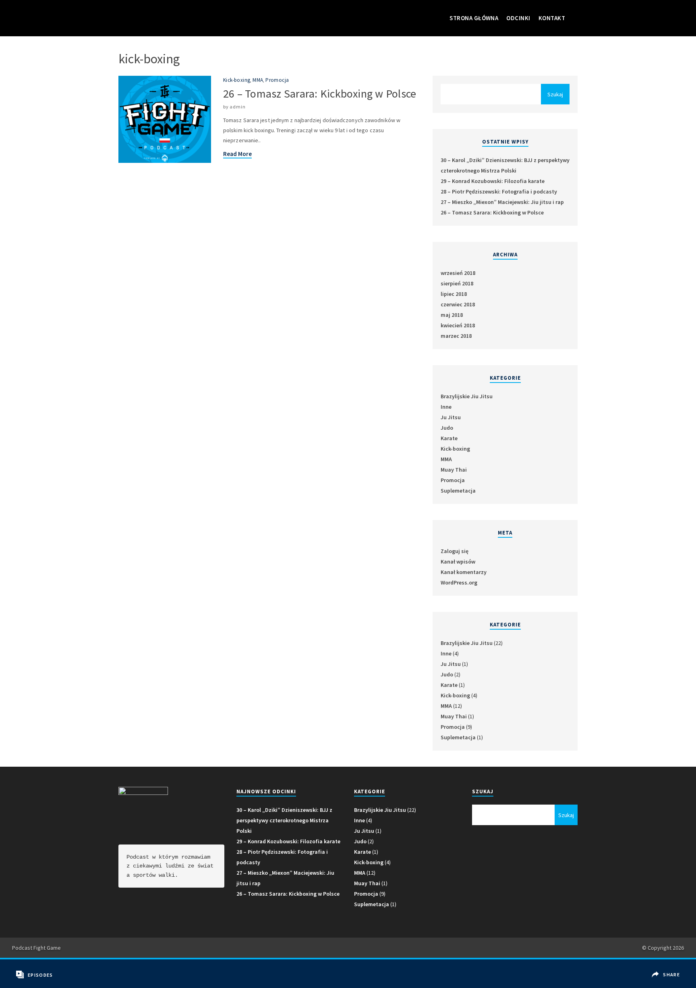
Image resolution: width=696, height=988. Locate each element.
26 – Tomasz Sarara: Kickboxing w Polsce (319, 93)
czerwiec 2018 (458, 304)
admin (237, 107)
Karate (449, 438)
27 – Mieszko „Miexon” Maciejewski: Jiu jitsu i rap (502, 202)
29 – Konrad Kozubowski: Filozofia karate (493, 181)
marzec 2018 (456, 335)
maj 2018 (452, 314)
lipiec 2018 (454, 293)
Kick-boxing (236, 80)
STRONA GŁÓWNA (474, 18)
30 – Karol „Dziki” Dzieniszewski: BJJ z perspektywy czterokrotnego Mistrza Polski (284, 820)
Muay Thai (454, 469)
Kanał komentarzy (464, 572)
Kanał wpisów (458, 561)
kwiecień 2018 (458, 325)
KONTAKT (552, 18)
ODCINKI (518, 18)
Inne (446, 406)
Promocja (277, 80)
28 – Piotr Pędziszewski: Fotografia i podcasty (499, 191)
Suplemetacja (458, 490)
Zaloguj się (454, 551)
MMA (258, 80)
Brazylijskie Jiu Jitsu (467, 396)
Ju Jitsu (451, 417)
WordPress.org (459, 582)
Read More (237, 154)
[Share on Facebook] (667, 969)
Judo (447, 427)
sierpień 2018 (457, 283)
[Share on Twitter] (667, 981)
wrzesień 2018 (458, 273)
